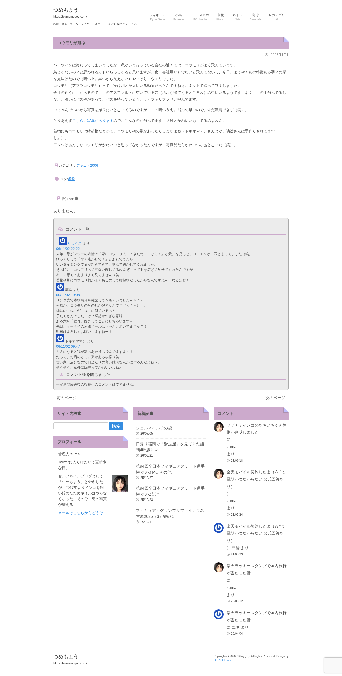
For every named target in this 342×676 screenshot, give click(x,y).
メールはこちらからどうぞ (80, 513)
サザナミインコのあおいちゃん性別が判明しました (257, 429)
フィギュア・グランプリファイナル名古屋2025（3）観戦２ (170, 513)
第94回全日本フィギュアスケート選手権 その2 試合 (170, 491)
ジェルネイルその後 (154, 428)
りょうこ (75, 243)
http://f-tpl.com (222, 660)
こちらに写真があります (92, 120)
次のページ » (277, 398)
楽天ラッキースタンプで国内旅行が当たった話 (257, 569)
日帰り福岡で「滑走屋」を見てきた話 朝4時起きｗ (171, 447)
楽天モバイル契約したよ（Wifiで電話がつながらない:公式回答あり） (256, 479)
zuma (231, 447)
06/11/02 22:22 (68, 249)
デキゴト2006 (87, 165)
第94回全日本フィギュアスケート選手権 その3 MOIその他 (170, 469)
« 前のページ (65, 398)
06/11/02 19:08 (68, 295)
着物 (71, 179)
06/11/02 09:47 (68, 346)
